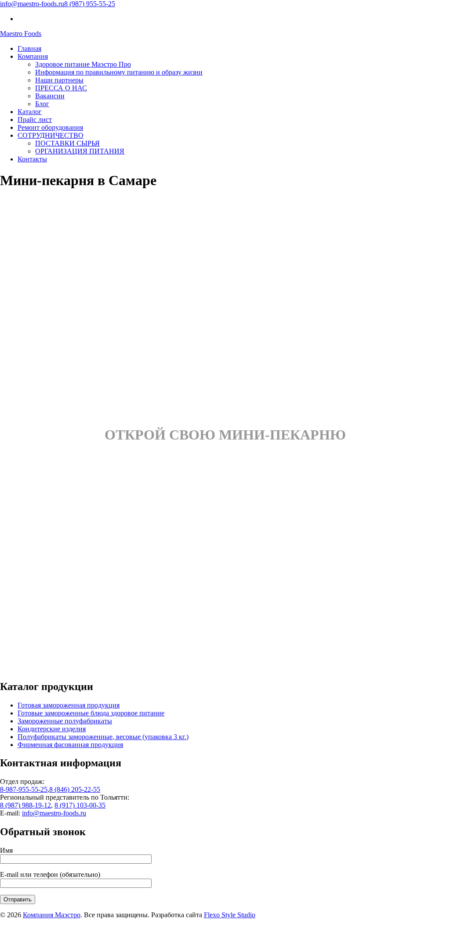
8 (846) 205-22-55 (74, 789)
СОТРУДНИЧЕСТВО (50, 135)
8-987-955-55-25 (23, 789)
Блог (42, 103)
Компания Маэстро (51, 915)
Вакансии (50, 96)
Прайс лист (35, 119)
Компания (33, 56)
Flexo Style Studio (229, 915)
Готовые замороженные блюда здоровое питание (91, 713)
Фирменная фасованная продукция (70, 744)
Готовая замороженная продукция (69, 705)
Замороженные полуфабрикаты (65, 721)
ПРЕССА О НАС (61, 88)
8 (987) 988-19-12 (25, 805)
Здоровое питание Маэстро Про (83, 64)
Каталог (30, 111)
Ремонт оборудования (50, 127)
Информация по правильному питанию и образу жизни (119, 72)
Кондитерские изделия (52, 729)
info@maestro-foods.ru (32, 3)
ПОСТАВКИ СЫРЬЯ (67, 143)
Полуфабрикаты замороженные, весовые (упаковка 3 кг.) (103, 736)
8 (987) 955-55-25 (89, 3)
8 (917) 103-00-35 (79, 805)
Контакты (32, 159)
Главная (29, 48)
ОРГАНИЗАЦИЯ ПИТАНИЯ (79, 151)
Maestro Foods (20, 33)
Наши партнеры (59, 80)
